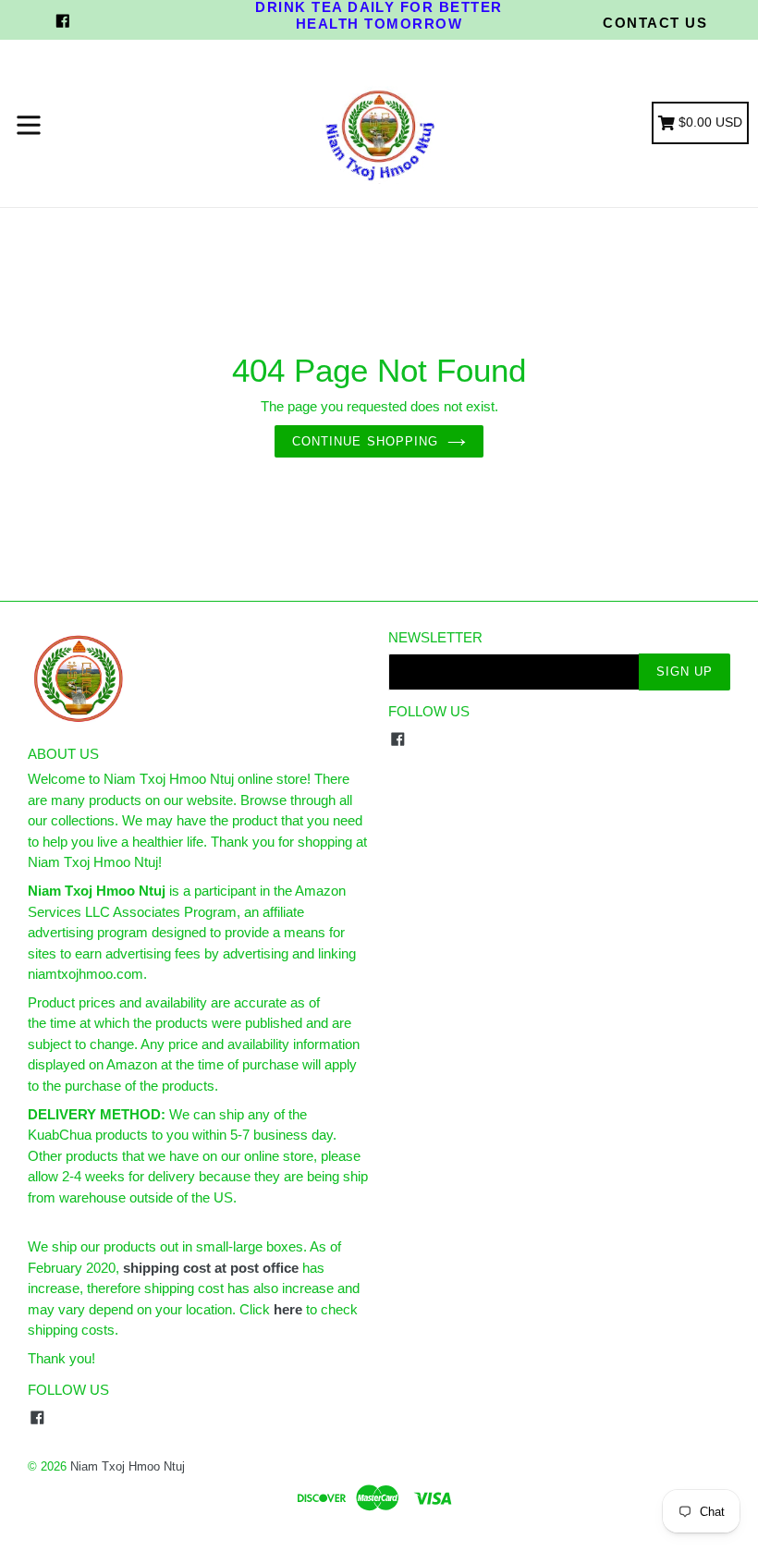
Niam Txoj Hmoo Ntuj (127, 1466)
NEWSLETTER (435, 637)
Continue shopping (365, 441)
